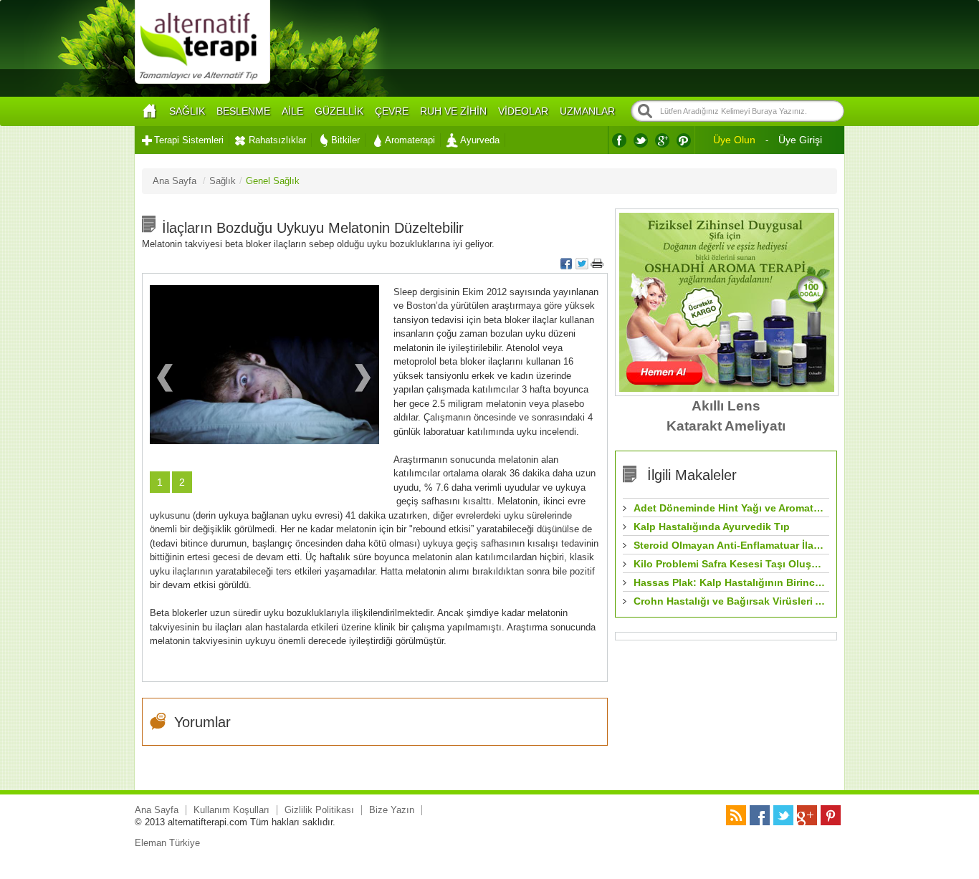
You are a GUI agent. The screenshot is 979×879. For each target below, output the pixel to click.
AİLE (292, 111)
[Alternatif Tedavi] (202, 82)
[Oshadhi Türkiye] (726, 388)
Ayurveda (480, 140)
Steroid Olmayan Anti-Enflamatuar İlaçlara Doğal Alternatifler (730, 545)
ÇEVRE (392, 111)
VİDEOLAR (523, 111)
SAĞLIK (187, 111)
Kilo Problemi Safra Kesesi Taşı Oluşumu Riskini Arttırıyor (730, 564)
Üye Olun (734, 139)
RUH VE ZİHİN (453, 111)
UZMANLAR (587, 111)
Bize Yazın (391, 809)
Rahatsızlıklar (277, 140)
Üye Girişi (800, 139)
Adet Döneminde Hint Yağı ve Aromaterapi (730, 508)
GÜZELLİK (339, 111)
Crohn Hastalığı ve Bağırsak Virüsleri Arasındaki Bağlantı (730, 601)
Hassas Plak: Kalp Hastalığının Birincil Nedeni (730, 582)
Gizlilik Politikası (319, 809)
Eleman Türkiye (167, 842)
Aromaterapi (410, 140)
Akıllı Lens (726, 405)
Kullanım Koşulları (231, 809)
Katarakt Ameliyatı (726, 425)
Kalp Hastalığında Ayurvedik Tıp (712, 526)
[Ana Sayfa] (149, 111)
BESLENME (243, 111)
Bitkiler (345, 140)
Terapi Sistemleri (189, 140)
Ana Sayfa (156, 809)
